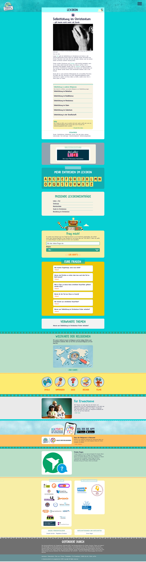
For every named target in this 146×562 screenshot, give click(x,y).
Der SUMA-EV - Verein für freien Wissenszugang (83, 551)
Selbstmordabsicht (74, 136)
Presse (62, 556)
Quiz (73, 389)
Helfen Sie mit (84, 556)
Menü (139, 3)
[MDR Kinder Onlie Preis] (87, 505)
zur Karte (73, 370)
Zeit (57, 56)
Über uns (57, 556)
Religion (48, 247)
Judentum (77, 66)
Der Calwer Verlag (55, 549)
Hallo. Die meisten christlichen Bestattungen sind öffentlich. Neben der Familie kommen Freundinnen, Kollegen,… (56, 303)
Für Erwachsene (76, 556)
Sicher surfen (92, 556)
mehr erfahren (78, 444)
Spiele (47, 389)
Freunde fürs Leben (78, 128)
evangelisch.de (56, 559)
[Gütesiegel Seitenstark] (82, 490)
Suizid (73, 134)
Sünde (54, 134)
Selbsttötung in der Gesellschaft (65, 115)
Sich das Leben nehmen (82, 134)
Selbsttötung (60, 134)
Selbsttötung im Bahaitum (63, 91)
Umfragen (60, 389)
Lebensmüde (56, 136)
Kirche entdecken (79, 452)
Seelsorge (56, 204)
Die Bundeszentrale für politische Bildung (62, 548)
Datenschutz (51, 556)
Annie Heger (89, 533)
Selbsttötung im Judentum (63, 110)
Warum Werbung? (73, 147)
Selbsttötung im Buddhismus (64, 96)
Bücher (86, 389)
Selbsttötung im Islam (61, 105)
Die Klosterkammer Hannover (93, 548)
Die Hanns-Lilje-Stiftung (88, 546)
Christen (72, 63)
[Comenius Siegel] (97, 490)
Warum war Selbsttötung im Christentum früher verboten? (72, 309)
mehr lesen (77, 413)
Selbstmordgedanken (85, 136)
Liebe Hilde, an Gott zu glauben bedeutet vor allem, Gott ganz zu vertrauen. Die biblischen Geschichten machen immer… (56, 279)
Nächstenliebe (57, 206)
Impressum (44, 556)
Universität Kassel (77, 546)
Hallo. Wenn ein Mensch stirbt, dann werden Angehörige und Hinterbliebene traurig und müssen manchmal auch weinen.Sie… (56, 269)
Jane (59, 54)
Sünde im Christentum (59, 209)
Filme (98, 389)
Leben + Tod (56, 201)
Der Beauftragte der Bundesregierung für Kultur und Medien (57, 546)
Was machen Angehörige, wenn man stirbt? (67, 267)
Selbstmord (68, 134)
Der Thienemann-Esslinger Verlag (69, 549)
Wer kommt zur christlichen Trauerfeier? (66, 302)
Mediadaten (68, 556)
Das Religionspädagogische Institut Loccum (88, 549)
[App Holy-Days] (73, 427)
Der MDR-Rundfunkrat (64, 551)
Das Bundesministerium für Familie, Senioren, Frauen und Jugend (87, 545)
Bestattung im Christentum (61, 212)
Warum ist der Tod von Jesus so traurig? (66, 294)
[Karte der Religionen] (73, 356)
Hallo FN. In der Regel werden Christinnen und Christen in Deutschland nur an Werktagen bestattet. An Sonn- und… (56, 288)
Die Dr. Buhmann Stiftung (79, 548)
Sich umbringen (64, 136)
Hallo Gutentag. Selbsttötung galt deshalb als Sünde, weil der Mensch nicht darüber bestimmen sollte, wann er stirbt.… (56, 311)
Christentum (73, 15)
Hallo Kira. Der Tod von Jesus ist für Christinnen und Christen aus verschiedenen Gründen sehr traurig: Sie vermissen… (56, 296)
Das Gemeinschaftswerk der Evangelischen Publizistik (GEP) (56, 545)
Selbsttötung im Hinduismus (63, 101)
